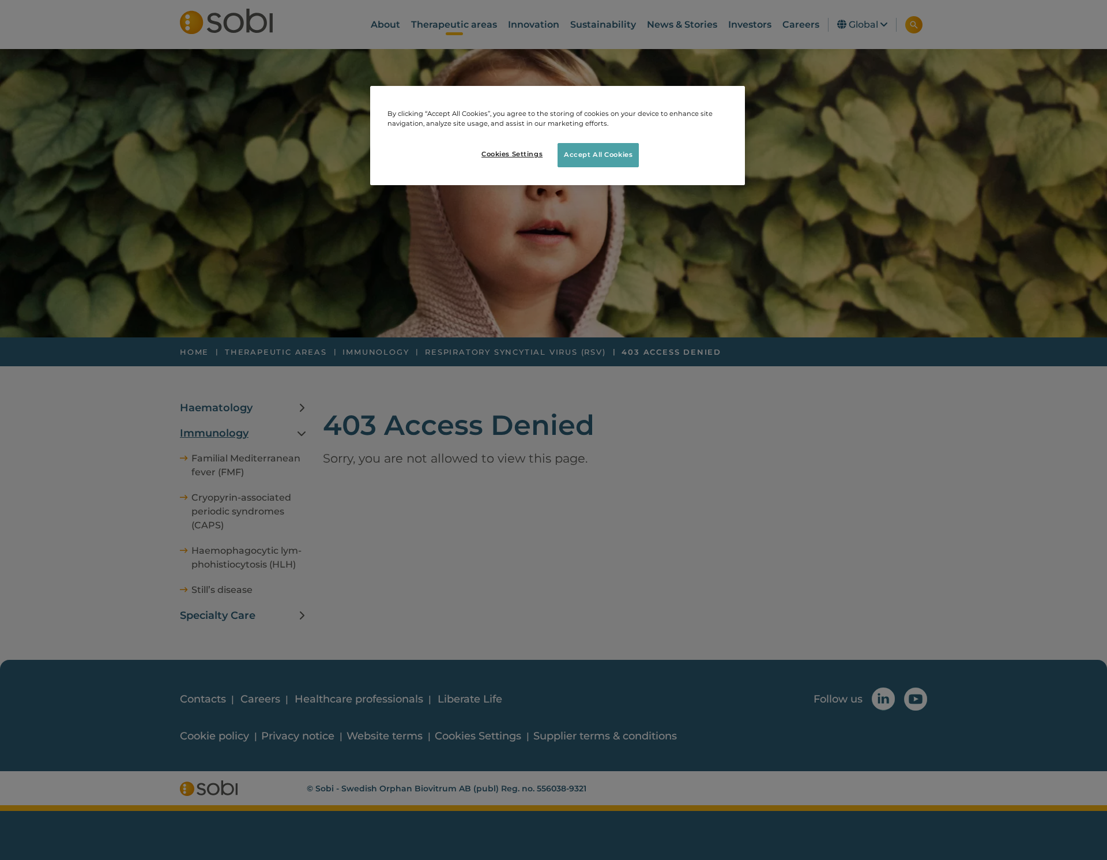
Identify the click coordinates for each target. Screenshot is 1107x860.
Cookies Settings (512, 154)
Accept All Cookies (598, 155)
